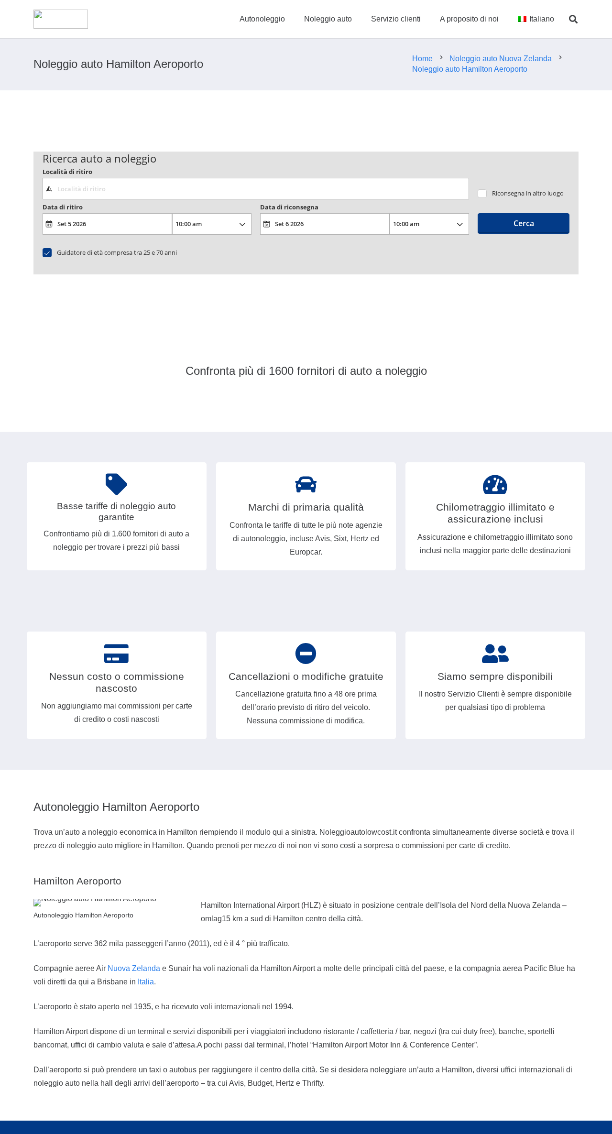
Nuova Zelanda (134, 968)
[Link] (60, 19)
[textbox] (256, 188)
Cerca (524, 223)
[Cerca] (573, 19)
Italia (146, 982)
